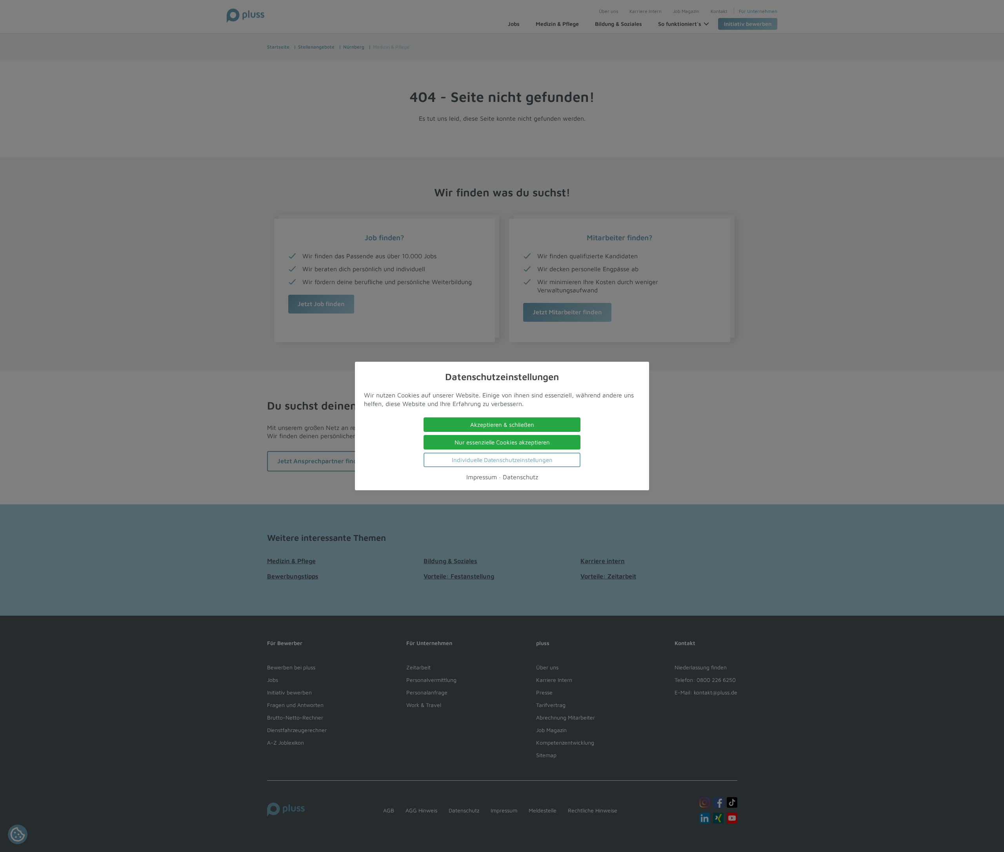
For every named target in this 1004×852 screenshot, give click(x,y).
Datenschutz (520, 476)
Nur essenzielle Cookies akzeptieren (502, 442)
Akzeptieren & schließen (502, 424)
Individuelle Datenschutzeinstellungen (502, 460)
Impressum (481, 476)
